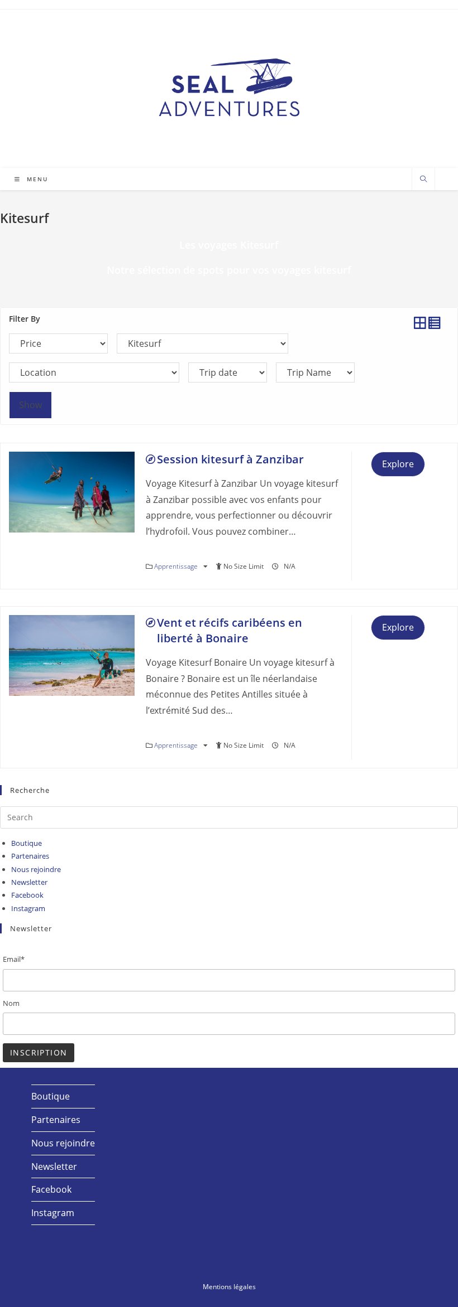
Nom (11, 1003)
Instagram (28, 908)
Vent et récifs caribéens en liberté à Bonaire (229, 630)
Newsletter (29, 882)
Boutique (26, 843)
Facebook (27, 895)
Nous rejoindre (36, 869)
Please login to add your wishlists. (150, 459)
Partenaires (30, 856)
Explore (398, 464)
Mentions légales (229, 1286)
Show (30, 405)
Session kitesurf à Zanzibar (230, 459)
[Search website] (423, 179)
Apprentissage (176, 566)
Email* (14, 959)
